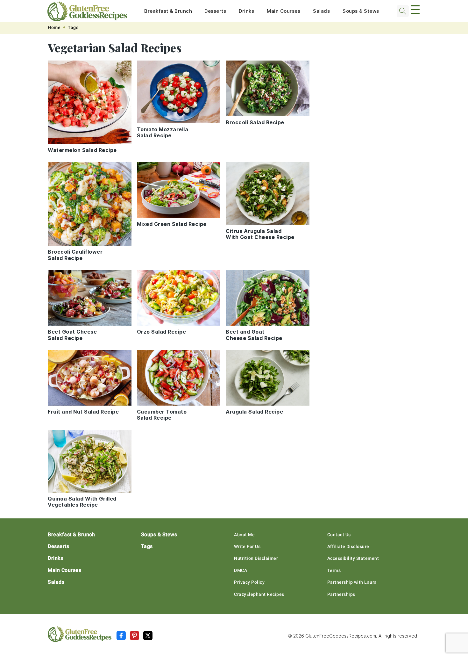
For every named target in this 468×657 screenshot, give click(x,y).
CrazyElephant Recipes (259, 594)
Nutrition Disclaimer (256, 558)
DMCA (240, 570)
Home (54, 27)
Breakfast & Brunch (168, 11)
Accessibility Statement (353, 558)
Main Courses (283, 11)
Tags (73, 27)
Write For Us (247, 546)
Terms (334, 570)
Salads (321, 11)
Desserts (215, 11)
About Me (244, 534)
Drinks (246, 11)
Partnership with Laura (352, 582)
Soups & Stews (361, 11)
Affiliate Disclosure (348, 546)
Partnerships (341, 594)
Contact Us (339, 534)
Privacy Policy (249, 582)
